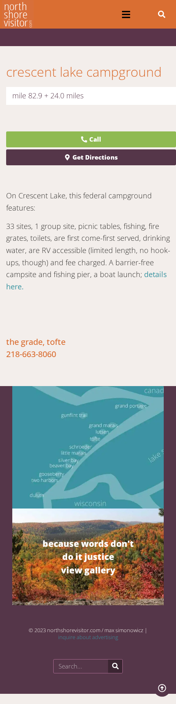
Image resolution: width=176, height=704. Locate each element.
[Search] (115, 666)
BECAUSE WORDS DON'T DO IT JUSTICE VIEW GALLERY (88, 556)
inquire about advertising (88, 637)
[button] (126, 14)
